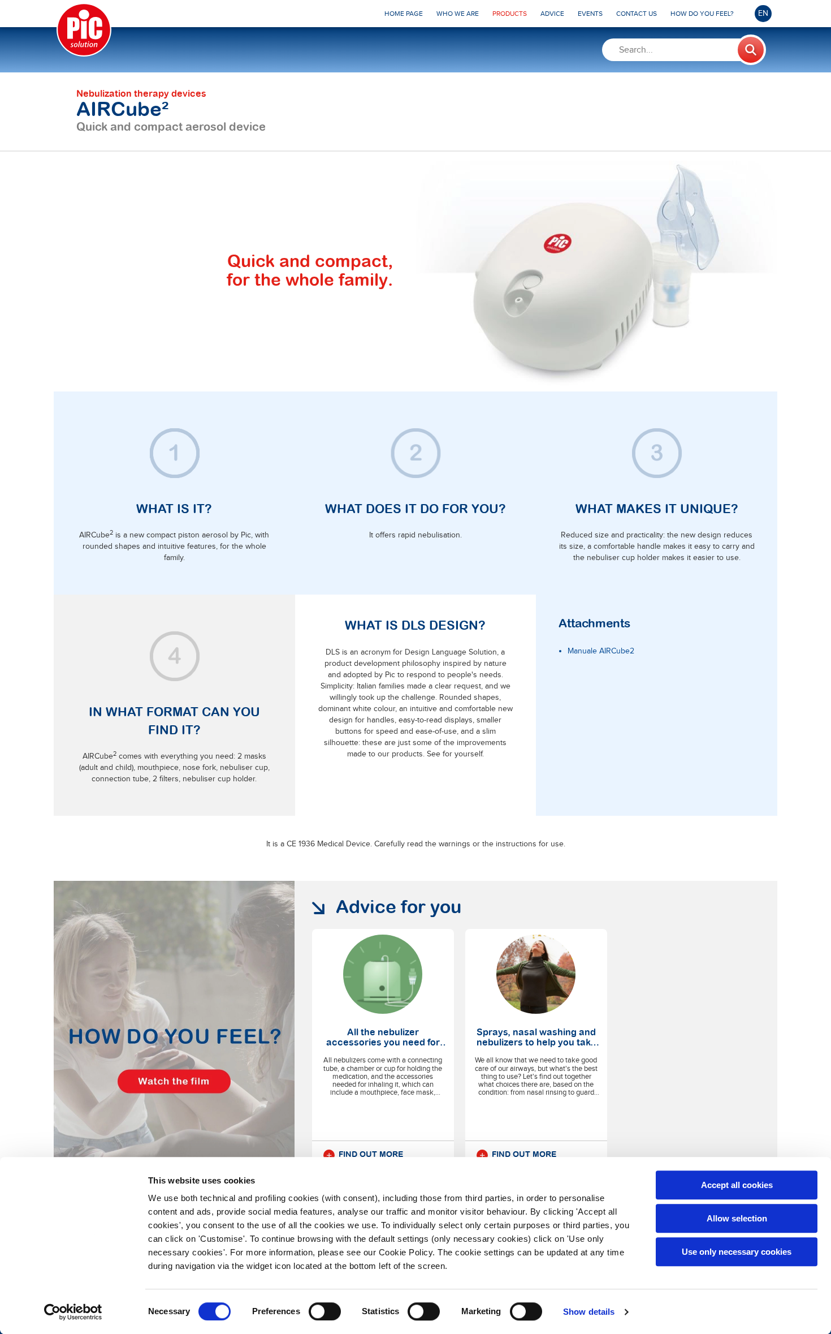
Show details (588, 1311)
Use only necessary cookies (736, 1251)
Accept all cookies (737, 1185)
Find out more (371, 1155)
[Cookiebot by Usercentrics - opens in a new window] (73, 1311)
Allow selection (737, 1218)
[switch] (325, 1311)
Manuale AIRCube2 (601, 651)
